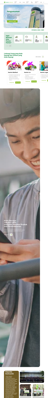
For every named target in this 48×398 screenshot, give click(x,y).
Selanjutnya (11, 82)
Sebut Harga (18, 82)
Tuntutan (24, 2)
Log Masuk (32, 2)
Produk (20, 2)
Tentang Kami (16, 2)
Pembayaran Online (36, 2)
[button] (5, 16)
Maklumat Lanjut (12, 22)
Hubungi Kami (27, 2)
